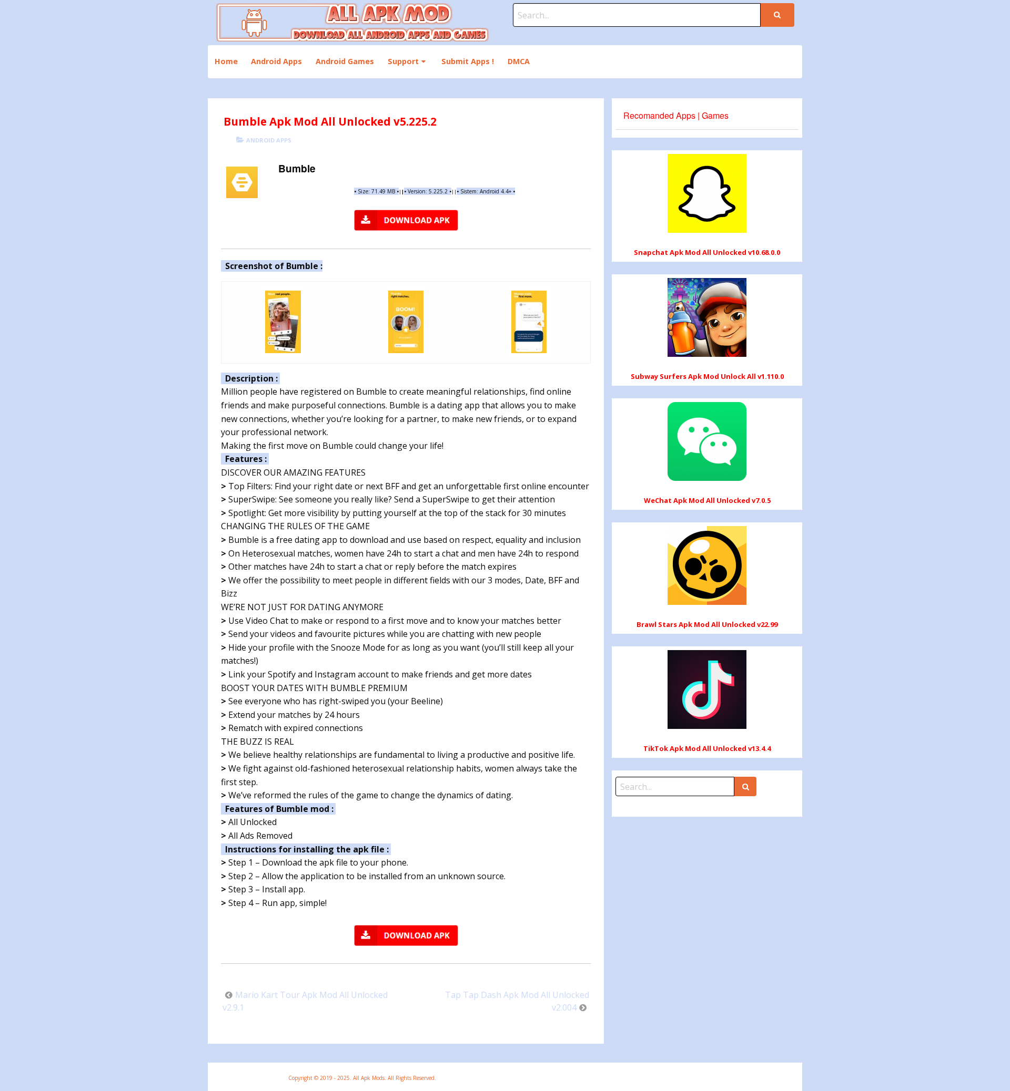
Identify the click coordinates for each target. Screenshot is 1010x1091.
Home (226, 61)
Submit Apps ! (467, 61)
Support (403, 61)
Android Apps (276, 61)
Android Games (345, 61)
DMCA (519, 61)
